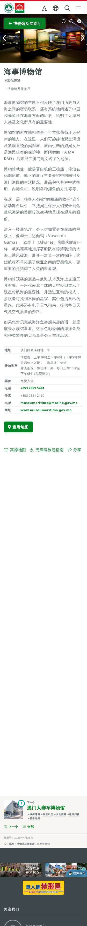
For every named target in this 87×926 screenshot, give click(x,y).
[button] (45, 9)
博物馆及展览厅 (26, 843)
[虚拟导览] (66, 870)
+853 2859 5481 (32, 388)
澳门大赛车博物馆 (46, 808)
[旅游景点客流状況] (21, 870)
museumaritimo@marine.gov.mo (49, 403)
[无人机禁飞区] (43, 887)
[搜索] (68, 8)
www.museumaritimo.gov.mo (46, 410)
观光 (11, 843)
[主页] (5, 843)
